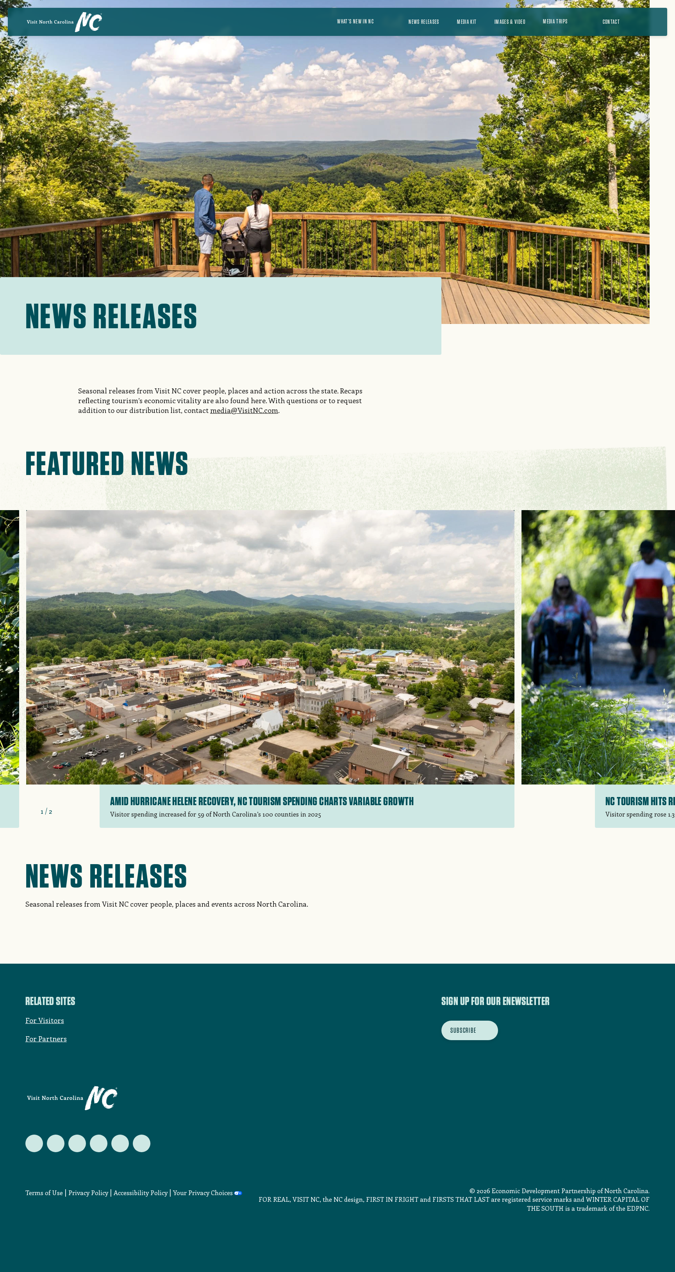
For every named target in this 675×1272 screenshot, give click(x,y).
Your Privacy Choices (203, 1192)
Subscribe (463, 1030)
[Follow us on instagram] (77, 1143)
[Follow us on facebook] (55, 1143)
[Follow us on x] (34, 1143)
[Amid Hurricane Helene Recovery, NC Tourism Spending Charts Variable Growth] (270, 669)
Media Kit (467, 21)
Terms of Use (44, 1192)
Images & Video (510, 21)
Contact (611, 21)
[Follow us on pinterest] (98, 1143)
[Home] (64, 22)
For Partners (46, 1038)
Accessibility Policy (141, 1192)
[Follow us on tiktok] (141, 1143)
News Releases (424, 21)
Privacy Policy (88, 1192)
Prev (30, 811)
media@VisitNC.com (244, 410)
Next (61, 811)
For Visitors (44, 1020)
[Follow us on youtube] (120, 1143)
